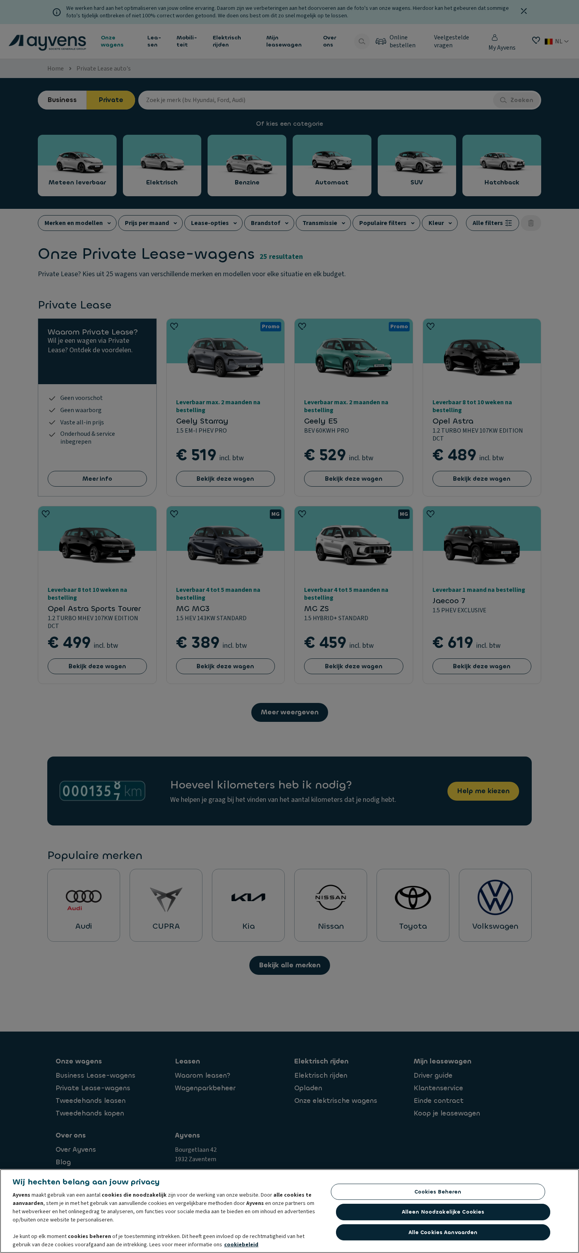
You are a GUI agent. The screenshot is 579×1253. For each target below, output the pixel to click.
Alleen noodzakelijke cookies (443, 1211)
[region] (289, 1211)
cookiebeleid (241, 1245)
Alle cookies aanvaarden (443, 1232)
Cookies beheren (438, 1191)
